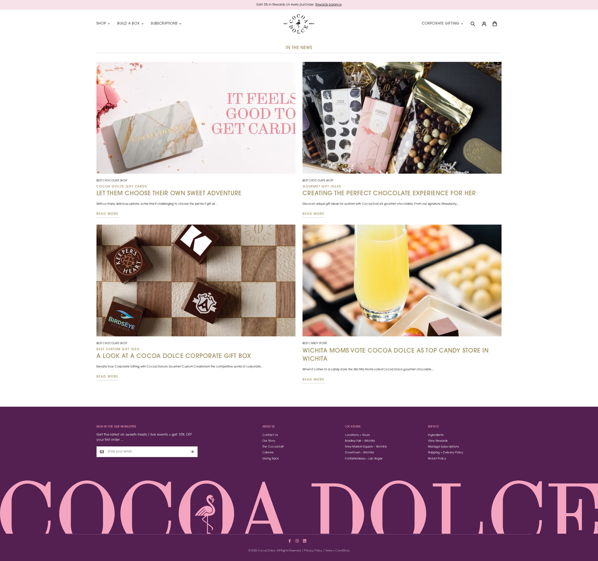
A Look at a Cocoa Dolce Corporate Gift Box (173, 354)
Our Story (268, 441)
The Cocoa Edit (273, 446)
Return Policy (437, 458)
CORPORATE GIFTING (440, 23)
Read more (107, 213)
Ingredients (436, 435)
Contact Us (270, 435)
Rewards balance (328, 4)
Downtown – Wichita (359, 452)
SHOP (101, 23)
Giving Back (270, 458)
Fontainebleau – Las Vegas (363, 458)
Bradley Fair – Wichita (360, 441)
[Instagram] (297, 541)
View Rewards (438, 441)
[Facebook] (290, 541)
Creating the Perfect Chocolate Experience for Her (389, 191)
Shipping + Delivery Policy (445, 452)
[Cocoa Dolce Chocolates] (299, 24)
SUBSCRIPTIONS (164, 23)
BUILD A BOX (128, 23)
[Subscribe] (192, 451)
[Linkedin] (304, 541)
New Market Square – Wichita (366, 446)
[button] (494, 23)
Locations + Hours (357, 435)
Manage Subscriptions (443, 446)
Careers (268, 452)
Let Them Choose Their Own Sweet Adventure (169, 191)
